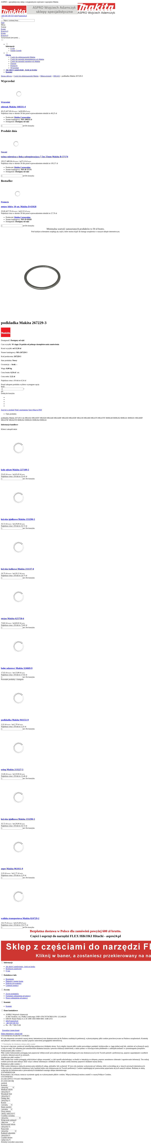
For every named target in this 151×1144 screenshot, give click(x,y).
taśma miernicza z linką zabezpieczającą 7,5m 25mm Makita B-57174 (34, 156)
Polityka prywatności (13, 983)
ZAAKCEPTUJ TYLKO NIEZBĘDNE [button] (16, 1079)
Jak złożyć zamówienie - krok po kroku (20, 967)
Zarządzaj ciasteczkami (10, 1030)
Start (2, 23)
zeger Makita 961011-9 (12, 868)
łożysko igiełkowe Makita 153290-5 (18, 519)
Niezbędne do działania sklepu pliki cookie (19, 1044)
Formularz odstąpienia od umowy (18, 996)
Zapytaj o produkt (7, 410)
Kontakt (9, 1006)
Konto (3, 29)
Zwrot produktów (12, 994)
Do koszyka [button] (29, 126)
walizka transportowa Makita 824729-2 (20, 918)
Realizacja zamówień (13, 969)
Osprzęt (13, 64)
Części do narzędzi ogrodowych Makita (25, 61)
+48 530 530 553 (7, 16)
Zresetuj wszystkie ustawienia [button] (12, 1142)
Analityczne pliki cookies (10, 1057)
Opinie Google (15, 51)
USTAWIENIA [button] (7, 1077)
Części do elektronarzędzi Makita (22, 57)
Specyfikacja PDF (35, 410)
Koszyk (4, 35)
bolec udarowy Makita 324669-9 (16, 668)
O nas (12, 48)
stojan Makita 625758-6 (12, 618)
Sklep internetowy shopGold (11, 1034)
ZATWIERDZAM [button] (8, 1072)
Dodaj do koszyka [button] (8, 393)
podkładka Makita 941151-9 (15, 720)
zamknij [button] (4, 1083)
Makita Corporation (22, 117)
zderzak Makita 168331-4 (13, 106)
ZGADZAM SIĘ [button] (7, 1081)
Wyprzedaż (14, 68)
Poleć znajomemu (21, 410)
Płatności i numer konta (14, 981)
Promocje (13, 66)
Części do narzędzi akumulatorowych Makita (27, 59)
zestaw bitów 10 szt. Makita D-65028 (18, 206)
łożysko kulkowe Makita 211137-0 (17, 569)
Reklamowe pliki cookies (10, 1064)
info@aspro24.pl (20, 16)
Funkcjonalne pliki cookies (11, 1051)
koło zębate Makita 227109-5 (15, 469)
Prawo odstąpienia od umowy (17, 998)
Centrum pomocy (12, 985)
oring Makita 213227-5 (12, 769)
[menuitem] (78, 47)
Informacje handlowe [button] (9, 425)
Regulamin (10, 979)
